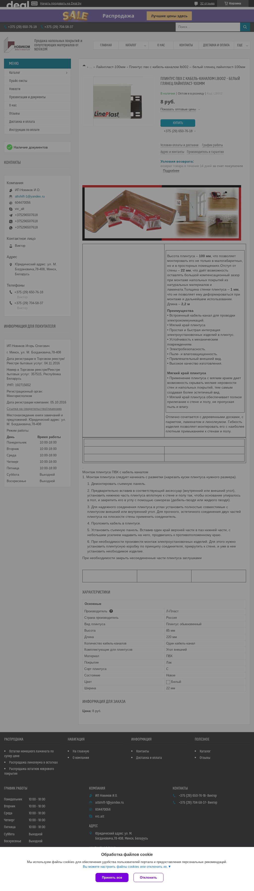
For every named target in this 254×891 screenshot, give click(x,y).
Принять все (112, 877)
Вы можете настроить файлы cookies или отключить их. (125, 866)
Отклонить (148, 877)
